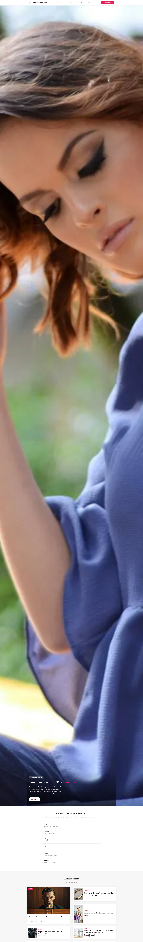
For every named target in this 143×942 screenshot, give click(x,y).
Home (56, 2)
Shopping (83, 2)
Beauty (61, 2)
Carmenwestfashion (38, 3)
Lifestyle (73, 2)
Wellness (90, 2)
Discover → (34, 799)
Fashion (67, 2)
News (78, 2)
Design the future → (107, 2)
